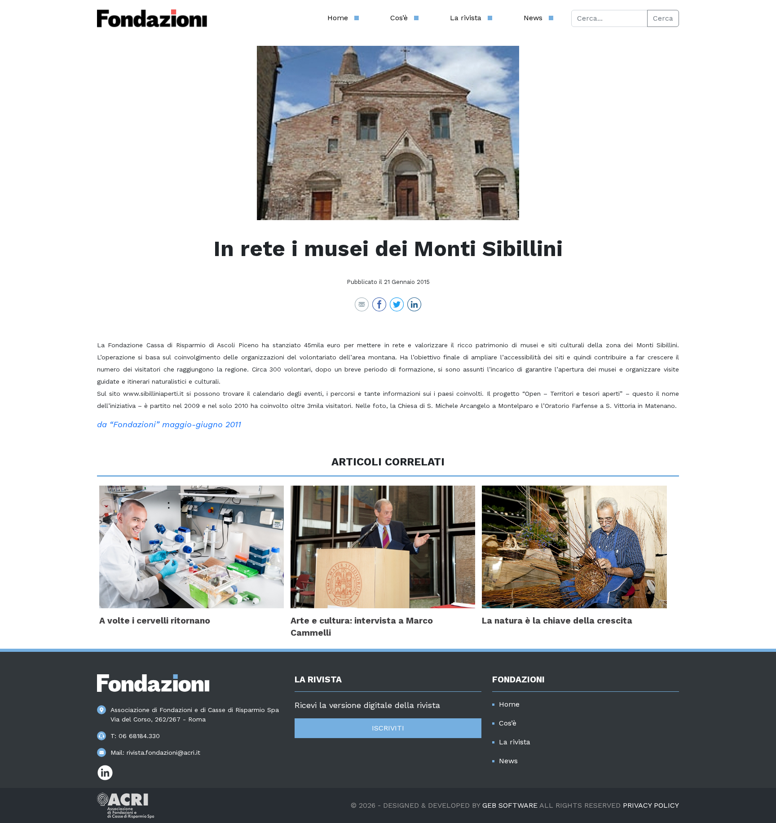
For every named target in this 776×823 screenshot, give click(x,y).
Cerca (663, 18)
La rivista (465, 17)
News (533, 17)
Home (337, 17)
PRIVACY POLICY (651, 805)
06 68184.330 (139, 735)
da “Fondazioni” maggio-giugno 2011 (169, 424)
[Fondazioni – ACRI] (152, 18)
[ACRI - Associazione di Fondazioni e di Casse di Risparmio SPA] (125, 805)
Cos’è (399, 17)
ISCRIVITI (388, 728)
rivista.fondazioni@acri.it (163, 752)
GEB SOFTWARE (510, 805)
